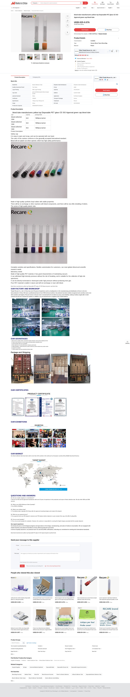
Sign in (117, 4)
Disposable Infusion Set (62, 667)
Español (34, 687)
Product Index (91, 686)
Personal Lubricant (42, 648)
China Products (35, 686)
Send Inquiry (85, 29)
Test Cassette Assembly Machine (18, 646)
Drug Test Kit (68, 651)
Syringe (25, 667)
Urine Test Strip (41, 651)
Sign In (76, 70)
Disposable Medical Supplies (37, 10)
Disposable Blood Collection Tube (93, 674)
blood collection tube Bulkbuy (52, 678)
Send (22, 566)
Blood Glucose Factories (47, 674)
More (12, 680)
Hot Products (28, 686)
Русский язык (51, 687)
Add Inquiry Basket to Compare (41, 63)
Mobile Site (97, 686)
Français (45, 687)
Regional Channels (83, 686)
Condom (40, 646)
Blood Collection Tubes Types (19, 678)
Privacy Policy (87, 691)
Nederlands (68, 687)
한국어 (77, 687)
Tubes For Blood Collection (62, 674)
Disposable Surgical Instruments (78, 667)
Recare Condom (68, 646)
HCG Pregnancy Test (70, 648)
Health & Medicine (18, 10)
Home (12, 10)
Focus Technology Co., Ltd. (55, 691)
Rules (118, 7)
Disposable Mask (50, 667)
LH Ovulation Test (96, 648)
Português (40, 687)
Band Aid (94, 651)
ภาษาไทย (89, 687)
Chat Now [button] (109, 29)
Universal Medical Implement (36, 667)
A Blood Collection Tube (77, 674)
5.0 (100, 79)
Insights (103, 686)
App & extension (101, 7)
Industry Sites (74, 686)
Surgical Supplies (16, 667)
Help (92, 7)
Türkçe (94, 687)
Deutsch (62, 687)
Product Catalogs (32, 643)
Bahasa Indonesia (106, 687)
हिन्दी (85, 687)
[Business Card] (117, 84)
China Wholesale (58, 686)
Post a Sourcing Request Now (52, 566)
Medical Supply (27, 10)
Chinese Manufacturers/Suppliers (47, 686)
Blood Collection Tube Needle (35, 678)
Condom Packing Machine (17, 648)
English (29, 687)
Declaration (80, 691)
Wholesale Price (67, 686)
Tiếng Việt (99, 687)
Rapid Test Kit (14, 651)
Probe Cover (95, 646)
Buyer (84, 7)
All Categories (16, 7)
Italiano (57, 687)
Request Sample (103, 33)
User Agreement (73, 691)
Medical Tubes (28, 674)
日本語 (81, 687)
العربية (73, 687)
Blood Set (36, 674)
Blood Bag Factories (16, 674)
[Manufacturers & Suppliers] (19, 3)
